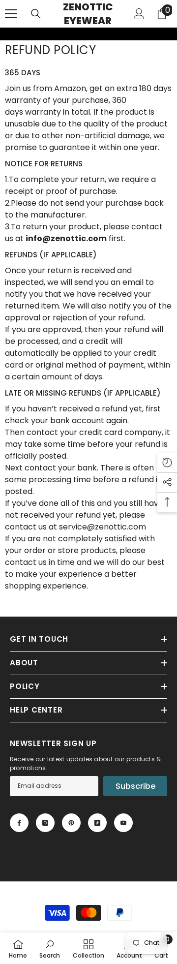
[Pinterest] (71, 822)
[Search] (36, 14)
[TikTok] (97, 822)
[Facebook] (19, 822)
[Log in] (139, 13)
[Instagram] (45, 822)
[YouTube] (123, 822)
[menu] (11, 14)
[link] (6, 34)
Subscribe (135, 786)
